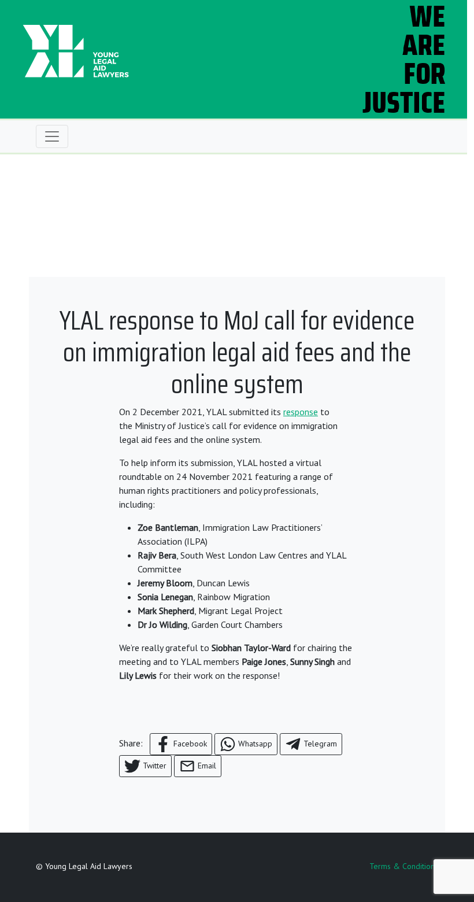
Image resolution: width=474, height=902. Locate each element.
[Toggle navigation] (52, 136)
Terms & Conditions (403, 866)
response (300, 411)
